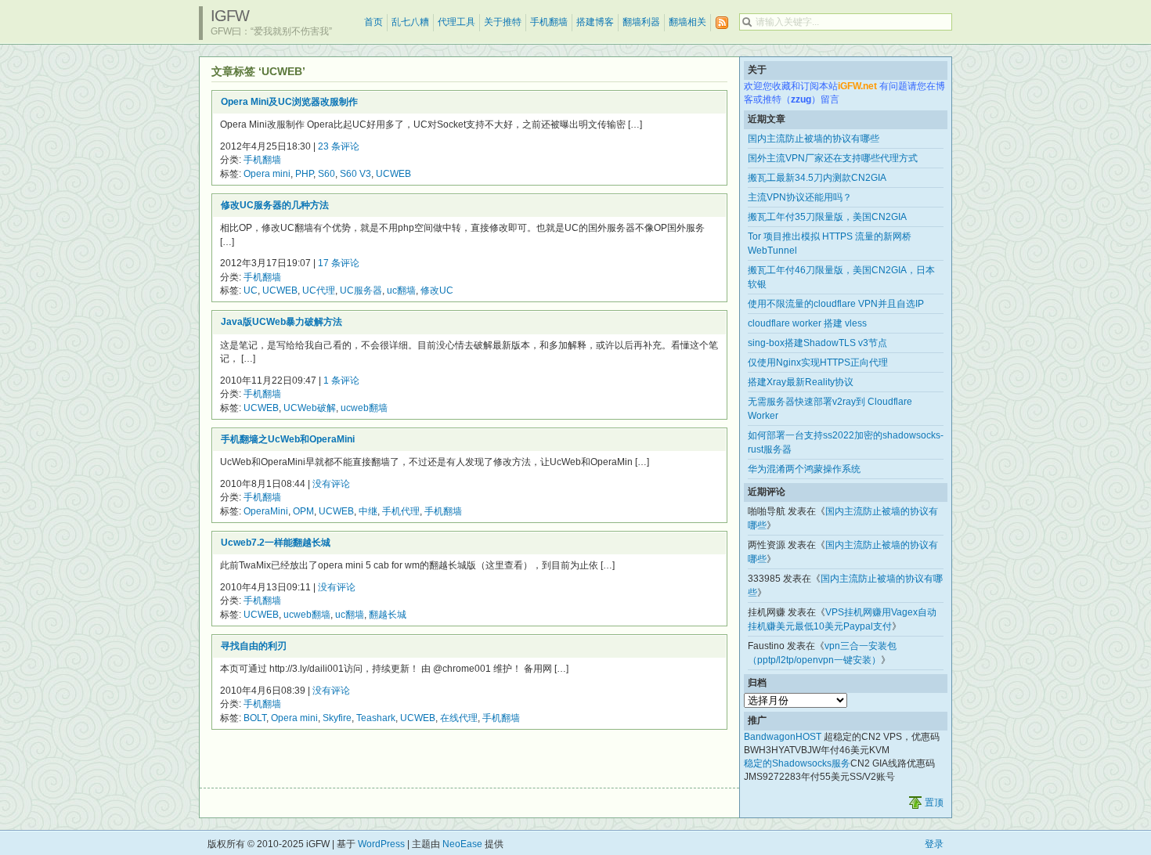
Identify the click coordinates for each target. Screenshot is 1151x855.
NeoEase (462, 844)
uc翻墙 (401, 290)
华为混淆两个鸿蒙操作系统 (804, 469)
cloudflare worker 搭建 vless (807, 323)
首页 (373, 21)
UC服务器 (361, 290)
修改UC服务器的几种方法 (275, 205)
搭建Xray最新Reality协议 (800, 382)
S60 (326, 173)
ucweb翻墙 (364, 407)
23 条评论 (338, 146)
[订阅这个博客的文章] (722, 23)
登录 (934, 844)
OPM (303, 511)
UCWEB (393, 173)
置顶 (934, 802)
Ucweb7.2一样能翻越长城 (275, 542)
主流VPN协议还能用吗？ (800, 197)
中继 (368, 511)
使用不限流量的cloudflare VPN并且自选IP (836, 303)
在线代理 (459, 717)
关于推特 (502, 21)
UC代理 (318, 290)
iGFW (230, 15)
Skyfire (337, 717)
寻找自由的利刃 (254, 645)
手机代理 (401, 511)
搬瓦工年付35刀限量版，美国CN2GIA (827, 216)
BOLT (255, 717)
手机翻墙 (549, 21)
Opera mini (267, 173)
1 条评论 (341, 380)
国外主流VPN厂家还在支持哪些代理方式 (833, 158)
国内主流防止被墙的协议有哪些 (813, 138)
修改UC (436, 290)
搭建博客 (595, 21)
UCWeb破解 (309, 407)
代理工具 (456, 21)
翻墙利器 (641, 21)
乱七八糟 (410, 21)
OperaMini (266, 511)
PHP (304, 173)
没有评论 (331, 483)
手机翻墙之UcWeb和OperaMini (288, 439)
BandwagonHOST (782, 736)
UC (251, 290)
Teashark (375, 717)
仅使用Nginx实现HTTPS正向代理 (818, 362)
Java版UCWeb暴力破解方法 (281, 321)
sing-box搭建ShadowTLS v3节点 (817, 342)
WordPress (381, 844)
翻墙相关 (687, 21)
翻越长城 (387, 614)
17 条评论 (338, 263)
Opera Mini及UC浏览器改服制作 (289, 101)
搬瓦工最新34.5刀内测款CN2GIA (817, 177)
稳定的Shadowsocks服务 (797, 763)
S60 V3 (355, 173)
